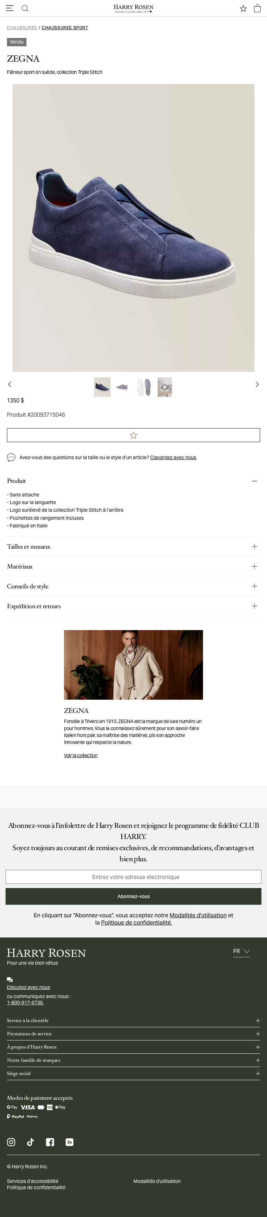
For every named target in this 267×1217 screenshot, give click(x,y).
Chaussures (22, 27)
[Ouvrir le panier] (257, 8)
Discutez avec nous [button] (28, 987)
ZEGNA (23, 59)
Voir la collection (81, 755)
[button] (9, 8)
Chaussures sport (65, 27)
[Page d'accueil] (133, 8)
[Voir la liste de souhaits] (243, 8)
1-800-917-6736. (25, 1002)
